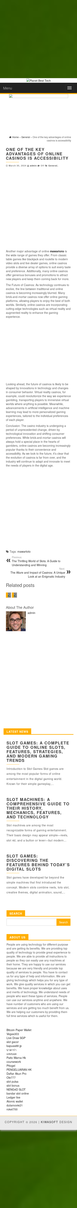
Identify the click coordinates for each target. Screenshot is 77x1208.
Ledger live (13, 1097)
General (52, 165)
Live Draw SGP (16, 1038)
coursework (14, 1062)
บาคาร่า (11, 1050)
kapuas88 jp (14, 1046)
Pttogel (11, 1066)
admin (33, 165)
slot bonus (13, 1085)
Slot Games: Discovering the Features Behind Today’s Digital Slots (38, 862)
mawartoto (24, 551)
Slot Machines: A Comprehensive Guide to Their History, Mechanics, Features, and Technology (38, 808)
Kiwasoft (49, 1122)
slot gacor (13, 1042)
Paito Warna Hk (16, 1058)
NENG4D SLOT (16, 1089)
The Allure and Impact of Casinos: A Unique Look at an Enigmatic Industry (37, 572)
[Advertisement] (38, 38)
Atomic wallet (15, 1101)
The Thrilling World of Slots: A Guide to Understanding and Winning (36, 561)
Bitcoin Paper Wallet (19, 1030)
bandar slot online (18, 1093)
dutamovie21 (15, 1105)
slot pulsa (12, 1081)
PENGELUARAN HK (19, 1070)
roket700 (12, 1109)
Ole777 (11, 1077)
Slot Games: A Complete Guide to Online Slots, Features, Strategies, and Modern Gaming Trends (38, 751)
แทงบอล (12, 1054)
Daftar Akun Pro (16, 1073)
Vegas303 (13, 1034)
